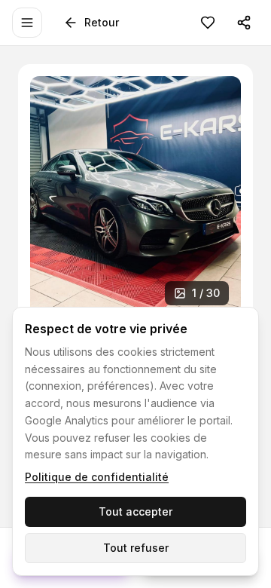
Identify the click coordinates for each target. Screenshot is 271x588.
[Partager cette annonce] (244, 23)
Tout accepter (135, 511)
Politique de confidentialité (97, 476)
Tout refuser (136, 547)
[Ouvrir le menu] (27, 23)
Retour (101, 22)
